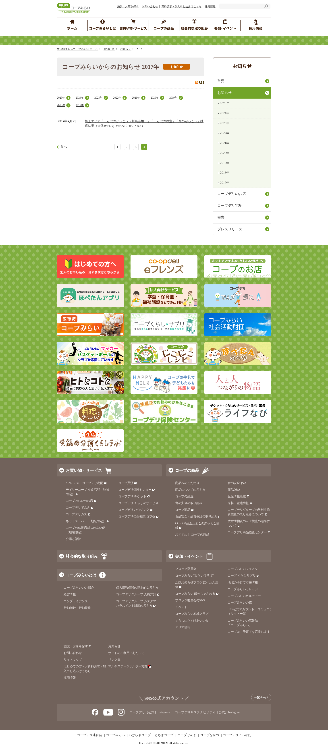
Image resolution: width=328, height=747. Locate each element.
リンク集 (114, 659)
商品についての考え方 (190, 489)
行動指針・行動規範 (77, 608)
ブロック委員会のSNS (190, 600)
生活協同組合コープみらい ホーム (77, 49)
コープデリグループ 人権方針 (136, 594)
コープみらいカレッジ (243, 589)
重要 (220, 81)
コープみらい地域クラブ (191, 613)
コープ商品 (182, 509)
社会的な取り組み (82, 556)
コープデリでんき (78, 507)
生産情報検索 (237, 496)
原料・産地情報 (238, 503)
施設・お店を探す (128, 6)
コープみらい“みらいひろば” (194, 575)
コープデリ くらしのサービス (138, 503)
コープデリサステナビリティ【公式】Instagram (208, 712)
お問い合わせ (150, 6)
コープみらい (115, 735)
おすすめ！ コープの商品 (192, 534)
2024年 (80, 97)
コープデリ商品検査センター (247, 532)
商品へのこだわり (187, 483)
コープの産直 (184, 496)
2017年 (80, 105)
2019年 (173, 97)
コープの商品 (187, 470)
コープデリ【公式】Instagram (149, 712)
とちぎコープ (164, 735)
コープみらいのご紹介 (79, 587)
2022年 (117, 97)
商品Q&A (234, 489)
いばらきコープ (140, 735)
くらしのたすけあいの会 (191, 620)
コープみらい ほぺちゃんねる (195, 593)
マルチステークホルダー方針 (127, 666)
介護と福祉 (73, 539)
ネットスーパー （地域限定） (86, 521)
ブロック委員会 (185, 569)
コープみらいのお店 (79, 501)
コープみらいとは (81, 575)
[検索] (266, 7)
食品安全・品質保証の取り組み (196, 516)
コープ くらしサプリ (241, 575)
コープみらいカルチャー (244, 596)
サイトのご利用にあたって (126, 653)
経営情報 (70, 594)
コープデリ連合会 (89, 735)
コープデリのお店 (231, 194)
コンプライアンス (76, 601)
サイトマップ (73, 659)
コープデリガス (76, 514)
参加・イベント (189, 556)
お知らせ (109, 49)
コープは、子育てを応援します (249, 631)
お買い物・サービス (84, 470)
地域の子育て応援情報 (243, 582)
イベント (181, 607)
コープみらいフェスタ (243, 569)
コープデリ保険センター (135, 489)
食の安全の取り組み (188, 503)
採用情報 (210, 6)
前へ (64, 147)
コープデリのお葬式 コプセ (136, 516)
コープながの (209, 735)
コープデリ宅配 (229, 205)
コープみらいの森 (240, 602)
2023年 (98, 97)
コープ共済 (125, 483)
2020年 (155, 97)
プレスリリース (229, 229)
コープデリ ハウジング (133, 509)
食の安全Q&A (237, 483)
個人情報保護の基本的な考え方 (137, 587)
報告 (220, 217)
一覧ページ (261, 697)
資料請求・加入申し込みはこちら (181, 6)
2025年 (61, 97)
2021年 (136, 97)
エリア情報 (182, 627)
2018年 (61, 105)
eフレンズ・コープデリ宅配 (84, 483)
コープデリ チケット (132, 496)
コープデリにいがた (237, 735)
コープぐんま (186, 735)
